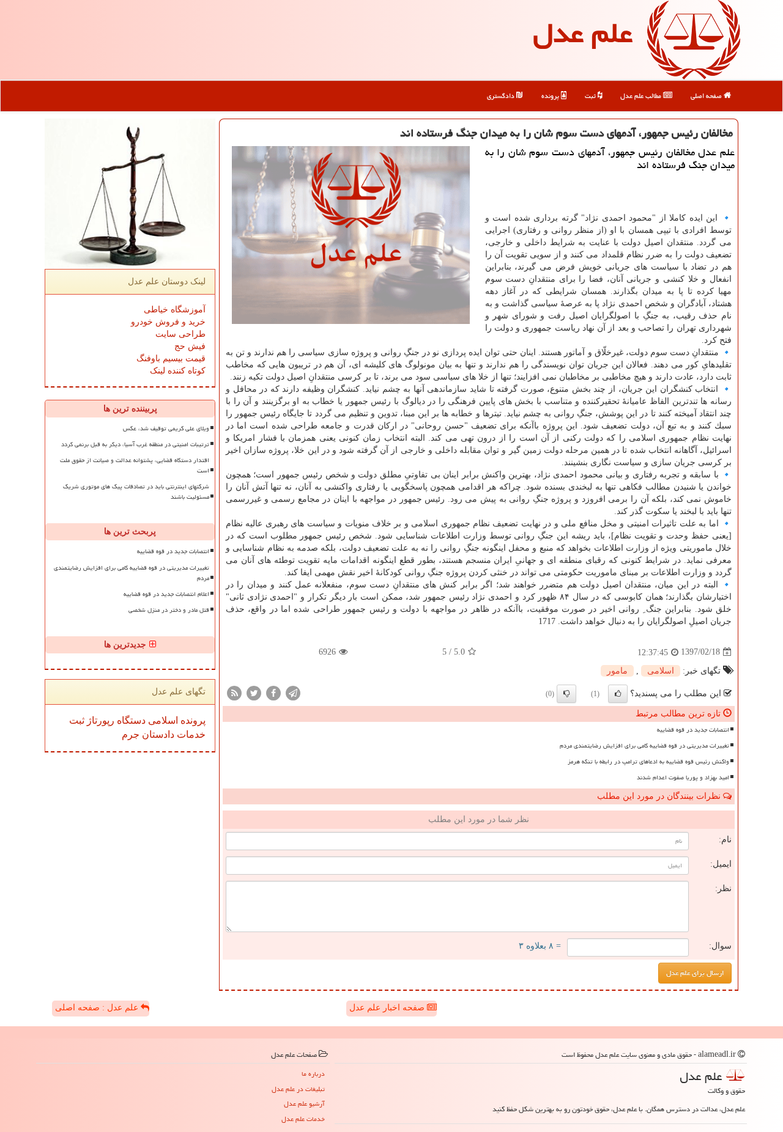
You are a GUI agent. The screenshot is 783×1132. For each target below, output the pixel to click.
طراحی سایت (180, 334)
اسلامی (660, 670)
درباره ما (313, 1073)
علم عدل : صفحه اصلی (98, 1007)
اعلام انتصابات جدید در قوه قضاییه (166, 594)
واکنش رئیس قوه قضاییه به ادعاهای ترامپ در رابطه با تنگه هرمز (648, 761)
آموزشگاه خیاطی (175, 309)
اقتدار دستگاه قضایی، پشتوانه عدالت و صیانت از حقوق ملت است (134, 465)
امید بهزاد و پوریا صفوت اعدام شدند (683, 777)
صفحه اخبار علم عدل (388, 1007)
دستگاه (130, 720)
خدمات (190, 734)
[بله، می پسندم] (618, 694)
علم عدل (583, 33)
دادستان (156, 734)
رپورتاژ (99, 720)
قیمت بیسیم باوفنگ (171, 358)
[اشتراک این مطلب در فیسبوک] (273, 692)
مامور (617, 670)
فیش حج (190, 346)
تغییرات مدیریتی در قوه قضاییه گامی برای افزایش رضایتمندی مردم (644, 746)
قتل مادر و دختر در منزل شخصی (168, 610)
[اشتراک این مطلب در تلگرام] (293, 692)
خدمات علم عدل (303, 1118)
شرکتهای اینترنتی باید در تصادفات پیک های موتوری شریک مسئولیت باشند (136, 491)
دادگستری (501, 95)
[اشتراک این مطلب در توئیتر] (253, 692)
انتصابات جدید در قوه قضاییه (693, 730)
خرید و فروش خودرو (168, 321)
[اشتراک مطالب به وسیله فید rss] (234, 692)
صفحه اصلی (707, 95)
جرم (130, 734)
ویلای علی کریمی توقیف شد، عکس (166, 428)
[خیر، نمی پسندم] (566, 694)
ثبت (591, 95)
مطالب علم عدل (641, 95)
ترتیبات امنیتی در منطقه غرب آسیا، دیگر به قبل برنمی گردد (135, 444)
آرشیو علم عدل (304, 1103)
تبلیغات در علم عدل (298, 1088)
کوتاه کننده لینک (178, 370)
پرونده (551, 95)
